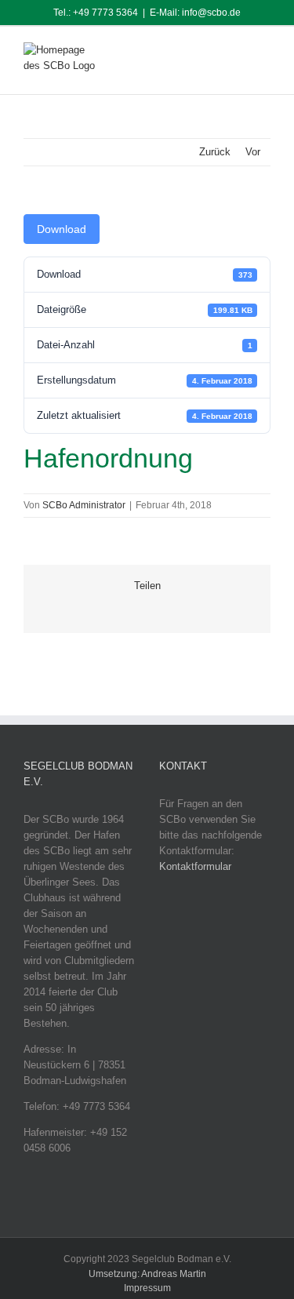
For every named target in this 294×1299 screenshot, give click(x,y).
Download (61, 229)
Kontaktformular (195, 866)
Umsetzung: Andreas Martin (147, 1273)
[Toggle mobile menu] (264, 53)
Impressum (147, 1288)
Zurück (214, 152)
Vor (252, 152)
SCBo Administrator (83, 505)
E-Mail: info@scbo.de (195, 12)
